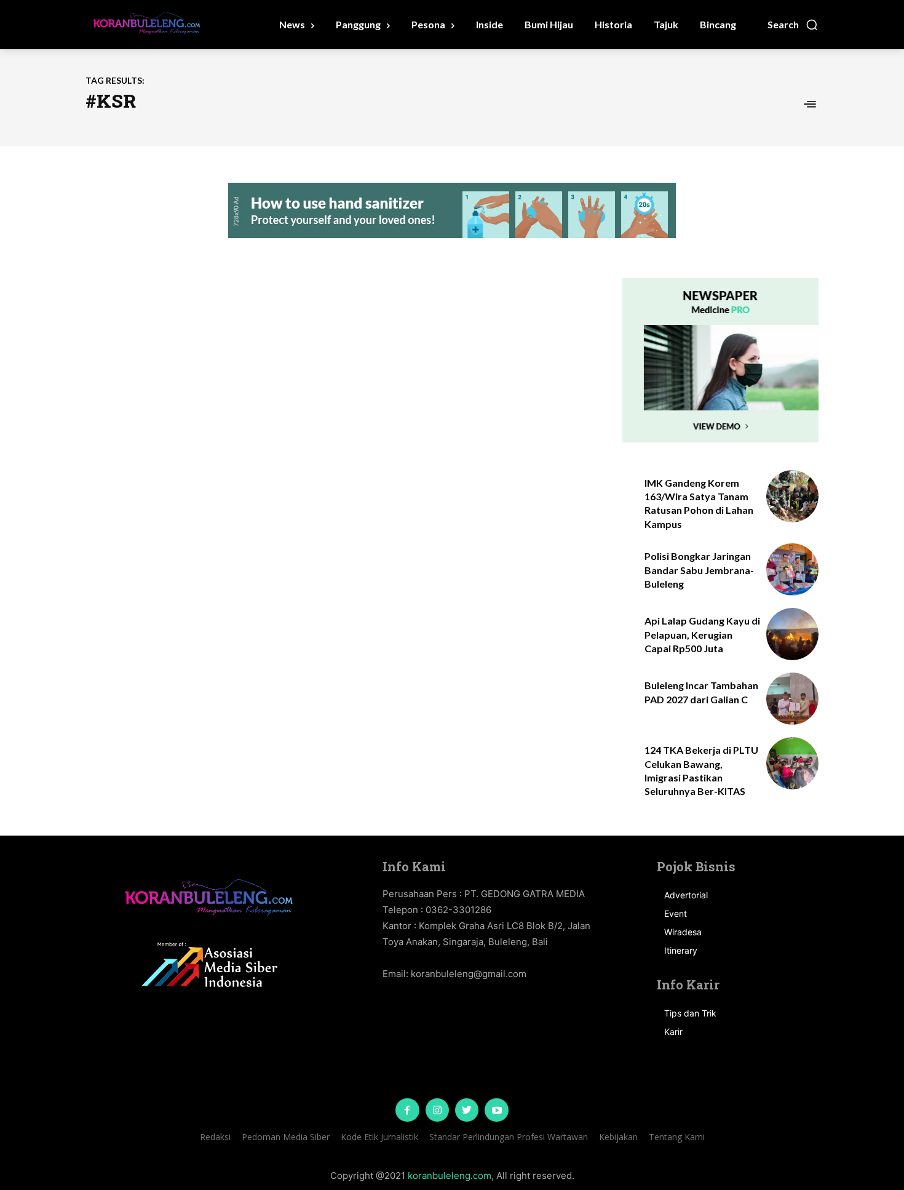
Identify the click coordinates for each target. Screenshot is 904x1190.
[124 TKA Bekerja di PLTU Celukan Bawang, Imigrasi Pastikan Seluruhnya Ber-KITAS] (792, 763)
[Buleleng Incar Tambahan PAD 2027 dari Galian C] (792, 699)
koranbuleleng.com (449, 1175)
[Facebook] (407, 1110)
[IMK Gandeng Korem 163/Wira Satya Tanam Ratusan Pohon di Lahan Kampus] (792, 496)
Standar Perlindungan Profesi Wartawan (508, 1137)
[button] (793, 24)
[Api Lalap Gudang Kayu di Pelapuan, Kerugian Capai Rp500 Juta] (792, 634)
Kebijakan (618, 1137)
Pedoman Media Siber (286, 1137)
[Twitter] (466, 1110)
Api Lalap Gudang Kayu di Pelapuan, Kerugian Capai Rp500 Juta (702, 634)
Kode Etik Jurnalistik (379, 1137)
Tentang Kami (677, 1137)
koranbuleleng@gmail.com (468, 974)
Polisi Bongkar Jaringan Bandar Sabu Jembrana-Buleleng (699, 569)
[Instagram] (437, 1110)
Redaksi (215, 1137)
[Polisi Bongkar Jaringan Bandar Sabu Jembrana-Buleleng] (792, 569)
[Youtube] (496, 1110)
